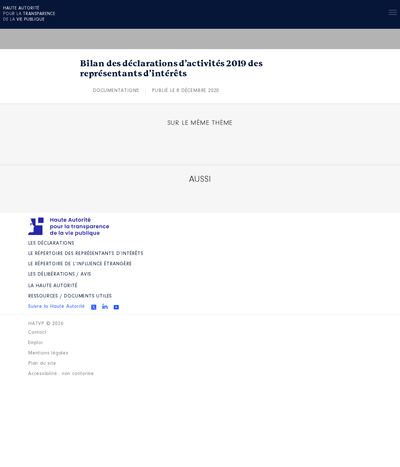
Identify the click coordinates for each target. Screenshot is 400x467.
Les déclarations (51, 243)
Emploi (35, 342)
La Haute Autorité (53, 285)
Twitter (93, 307)
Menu (393, 13)
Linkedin (105, 306)
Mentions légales (48, 353)
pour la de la (29, 14)
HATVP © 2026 (45, 323)
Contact (37, 332)
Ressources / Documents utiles (70, 296)
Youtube (116, 307)
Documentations (116, 90)
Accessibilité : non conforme (61, 373)
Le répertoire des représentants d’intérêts (85, 253)
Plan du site (42, 363)
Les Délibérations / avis (59, 274)
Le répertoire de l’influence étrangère (80, 263)
